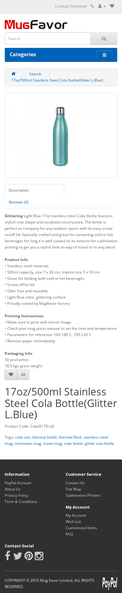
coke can (22, 437)
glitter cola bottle (99, 443)
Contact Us (75, 482)
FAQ (69, 534)
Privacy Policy (16, 495)
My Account (76, 515)
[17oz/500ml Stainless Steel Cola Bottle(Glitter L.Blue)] (61, 135)
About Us (13, 489)
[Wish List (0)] (112, 6)
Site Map (73, 489)
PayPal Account (18, 482)
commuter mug (27, 443)
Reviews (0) (18, 202)
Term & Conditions (21, 501)
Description (19, 190)
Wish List (73, 521)
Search (35, 74)
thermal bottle (44, 437)
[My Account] (102, 6)
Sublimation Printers (83, 495)
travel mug (52, 443)
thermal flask (70, 437)
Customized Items (81, 527)
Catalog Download (71, 6)
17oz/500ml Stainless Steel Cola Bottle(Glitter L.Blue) (57, 80)
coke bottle (73, 443)
